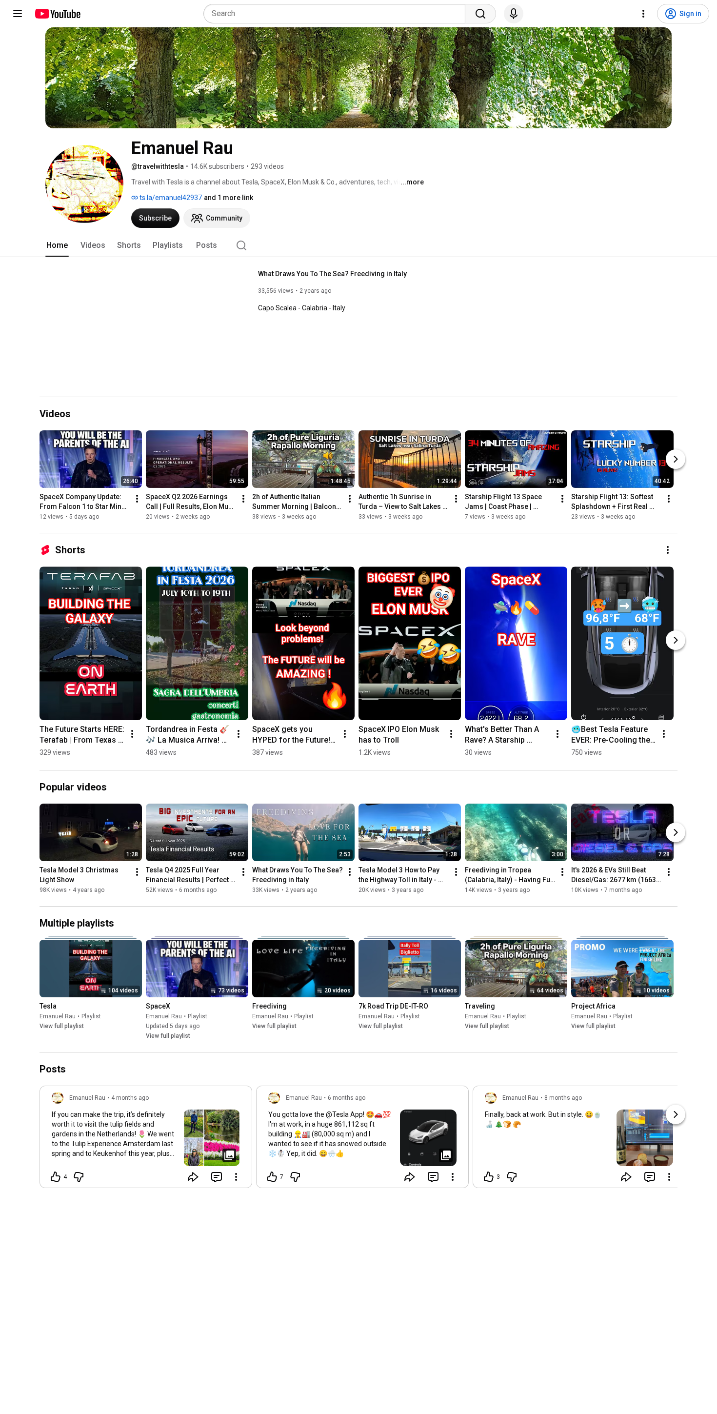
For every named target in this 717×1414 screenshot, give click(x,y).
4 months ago (130, 1097)
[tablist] (358, 245)
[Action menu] (236, 1177)
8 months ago (563, 1097)
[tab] (57, 245)
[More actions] (137, 498)
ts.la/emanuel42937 (170, 198)
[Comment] (216, 1177)
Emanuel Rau (58, 1016)
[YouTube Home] (57, 13)
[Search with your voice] (513, 13)
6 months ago (346, 1097)
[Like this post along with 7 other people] (272, 1177)
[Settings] (643, 14)
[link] (146, 1140)
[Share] (193, 1177)
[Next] (675, 459)
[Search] (480, 13)
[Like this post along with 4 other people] (55, 1177)
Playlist (91, 1016)
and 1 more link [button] (228, 198)
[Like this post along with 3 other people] (489, 1177)
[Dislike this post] (78, 1177)
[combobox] (337, 14)
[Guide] (17, 14)
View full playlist (62, 1026)
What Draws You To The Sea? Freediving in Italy (332, 274)
